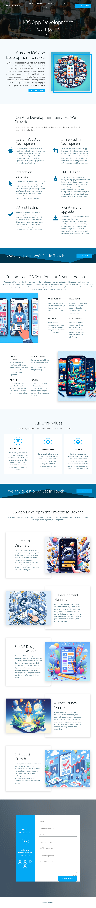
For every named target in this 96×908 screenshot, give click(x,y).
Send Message (67, 879)
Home (31, 4)
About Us (64, 4)
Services (39, 4)
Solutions (51, 4)
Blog (48, 8)
